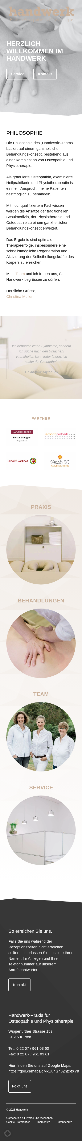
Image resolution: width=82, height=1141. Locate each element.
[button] (7, 1133)
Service (17, 74)
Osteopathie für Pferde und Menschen (29, 1117)
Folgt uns (20, 1086)
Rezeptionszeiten (22, 947)
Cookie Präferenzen (18, 1122)
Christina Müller (19, 296)
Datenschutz (64, 1122)
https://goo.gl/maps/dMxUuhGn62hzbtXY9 (43, 1071)
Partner (41, 419)
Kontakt (45, 74)
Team (20, 274)
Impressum (43, 1122)
